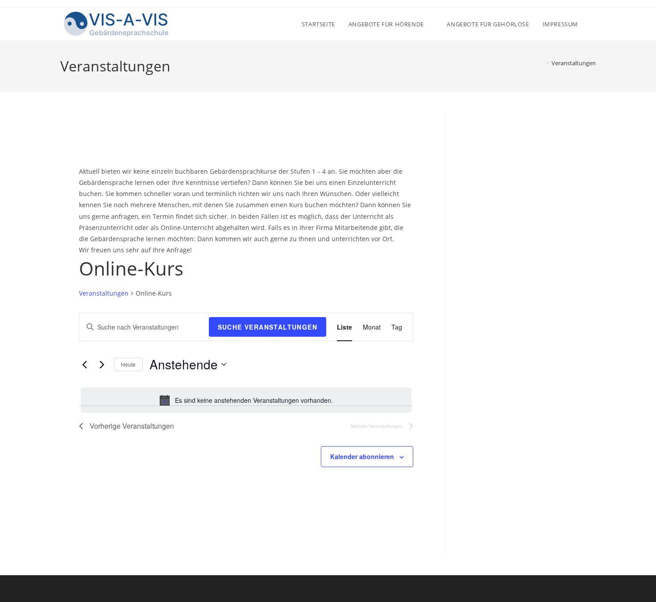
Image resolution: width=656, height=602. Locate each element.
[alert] (246, 400)
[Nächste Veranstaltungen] (101, 364)
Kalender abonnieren (362, 456)
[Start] (541, 63)
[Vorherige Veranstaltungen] (84, 364)
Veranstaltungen (574, 63)
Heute (128, 364)
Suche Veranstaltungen (267, 326)
